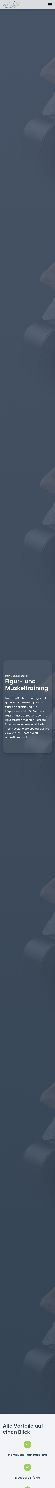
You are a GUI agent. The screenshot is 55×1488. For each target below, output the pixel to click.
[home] (11, 4)
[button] (49, 4)
